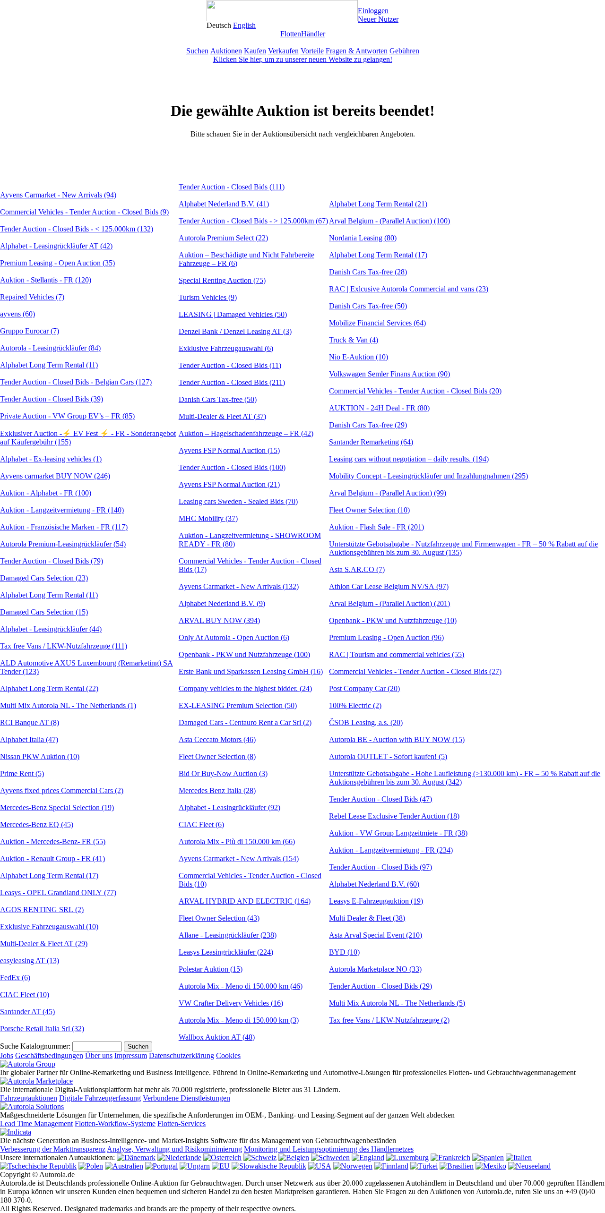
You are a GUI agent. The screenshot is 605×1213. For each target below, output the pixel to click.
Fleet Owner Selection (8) (217, 756)
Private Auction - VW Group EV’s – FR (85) (67, 416)
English (244, 25)
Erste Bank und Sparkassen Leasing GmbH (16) (251, 671)
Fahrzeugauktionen (28, 1098)
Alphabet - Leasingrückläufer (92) (229, 807)
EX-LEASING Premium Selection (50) (238, 705)
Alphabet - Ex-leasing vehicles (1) (51, 459)
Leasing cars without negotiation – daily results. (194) (409, 459)
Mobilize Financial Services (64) (377, 323)
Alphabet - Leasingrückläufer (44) (51, 629)
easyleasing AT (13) (29, 961)
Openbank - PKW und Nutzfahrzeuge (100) (244, 654)
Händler (313, 34)
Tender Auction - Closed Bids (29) (380, 986)
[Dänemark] (136, 1157)
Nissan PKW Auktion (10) (39, 756)
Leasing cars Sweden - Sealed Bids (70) (238, 501)
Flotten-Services (181, 1123)
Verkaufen (283, 51)
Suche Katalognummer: (35, 1046)
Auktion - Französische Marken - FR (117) (64, 527)
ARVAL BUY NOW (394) (219, 620)
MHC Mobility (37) (208, 518)
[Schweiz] (260, 1157)
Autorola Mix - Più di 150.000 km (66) (237, 841)
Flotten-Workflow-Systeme (115, 1123)
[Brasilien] (457, 1166)
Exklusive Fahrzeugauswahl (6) (226, 348)
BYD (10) (344, 952)
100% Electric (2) (355, 705)
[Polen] (90, 1166)
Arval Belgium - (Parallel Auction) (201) (389, 603)
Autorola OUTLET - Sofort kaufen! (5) (388, 756)
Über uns (98, 1055)
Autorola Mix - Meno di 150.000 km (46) (240, 986)
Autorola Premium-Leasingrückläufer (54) (63, 544)
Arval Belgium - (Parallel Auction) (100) (389, 221)
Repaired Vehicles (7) (32, 297)
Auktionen (226, 51)
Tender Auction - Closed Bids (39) (51, 399)
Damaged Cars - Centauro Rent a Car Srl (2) (245, 722)
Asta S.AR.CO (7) (357, 569)
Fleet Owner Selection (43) (219, 918)
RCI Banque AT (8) (29, 722)
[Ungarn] (195, 1166)
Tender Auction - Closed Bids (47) (380, 799)
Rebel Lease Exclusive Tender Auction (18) (394, 816)
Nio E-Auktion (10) (358, 357)
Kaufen (255, 51)
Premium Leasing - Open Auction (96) (386, 637)
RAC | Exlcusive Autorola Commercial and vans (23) (408, 289)
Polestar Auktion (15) (210, 969)
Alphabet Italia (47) (29, 739)
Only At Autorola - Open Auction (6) (234, 637)
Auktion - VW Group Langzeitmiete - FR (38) (398, 833)
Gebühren (404, 51)
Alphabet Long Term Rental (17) (49, 875)
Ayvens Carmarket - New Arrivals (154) (239, 858)
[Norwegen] (352, 1166)
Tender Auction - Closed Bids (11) (230, 365)
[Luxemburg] (407, 1157)
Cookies (228, 1055)
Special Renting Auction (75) (222, 280)
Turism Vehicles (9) (208, 297)
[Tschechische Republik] (38, 1166)
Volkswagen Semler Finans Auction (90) (389, 374)
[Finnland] (391, 1166)
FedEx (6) (15, 978)
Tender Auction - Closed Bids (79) (51, 561)
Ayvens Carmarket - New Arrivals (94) (58, 195)
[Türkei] (424, 1166)
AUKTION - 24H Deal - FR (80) (379, 408)
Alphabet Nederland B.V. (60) (374, 884)
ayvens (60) (17, 314)
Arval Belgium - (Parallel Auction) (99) (387, 493)
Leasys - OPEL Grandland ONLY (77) (58, 892)
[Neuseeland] (529, 1166)
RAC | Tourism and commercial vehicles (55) (396, 654)
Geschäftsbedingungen (49, 1055)
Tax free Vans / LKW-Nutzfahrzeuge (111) (63, 646)
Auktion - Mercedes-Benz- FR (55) (52, 841)
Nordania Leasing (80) (363, 238)
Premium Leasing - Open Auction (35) (57, 263)
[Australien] (124, 1166)
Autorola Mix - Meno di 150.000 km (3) (239, 1020)
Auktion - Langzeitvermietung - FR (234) (391, 850)
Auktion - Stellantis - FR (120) (45, 280)
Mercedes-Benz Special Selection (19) (57, 807)
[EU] (221, 1166)
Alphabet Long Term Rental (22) (49, 688)
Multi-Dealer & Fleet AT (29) (43, 944)
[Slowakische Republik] (269, 1166)
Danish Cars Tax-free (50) (218, 399)
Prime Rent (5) (22, 773)
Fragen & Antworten (357, 51)
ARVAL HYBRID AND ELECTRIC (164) (245, 901)
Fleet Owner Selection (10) (369, 510)
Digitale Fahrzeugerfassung (100, 1098)
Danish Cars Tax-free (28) (368, 272)
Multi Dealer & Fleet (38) (367, 918)
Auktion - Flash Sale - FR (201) (376, 527)
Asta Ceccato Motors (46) (217, 739)
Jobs (6, 1055)
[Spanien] (488, 1157)
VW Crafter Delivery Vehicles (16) (231, 1003)
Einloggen (373, 11)
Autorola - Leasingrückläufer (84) (50, 348)
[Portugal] (161, 1166)
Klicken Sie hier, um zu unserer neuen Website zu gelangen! (302, 59)
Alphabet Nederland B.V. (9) (222, 603)
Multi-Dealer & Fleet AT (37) (222, 416)
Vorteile (312, 51)
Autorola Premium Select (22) (223, 238)
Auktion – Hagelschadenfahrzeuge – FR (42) (246, 433)
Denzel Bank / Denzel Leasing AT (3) (235, 331)
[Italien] (519, 1157)
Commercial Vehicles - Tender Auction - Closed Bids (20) (415, 391)
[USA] (319, 1166)
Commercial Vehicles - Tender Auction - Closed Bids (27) (415, 671)
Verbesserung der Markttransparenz (52, 1149)
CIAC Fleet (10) (24, 995)
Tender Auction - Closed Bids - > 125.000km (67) (253, 221)
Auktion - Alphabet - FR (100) (45, 493)
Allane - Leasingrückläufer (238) (228, 935)
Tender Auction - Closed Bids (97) (380, 867)
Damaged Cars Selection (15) (44, 612)
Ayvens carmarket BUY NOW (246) (55, 476)
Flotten (290, 34)
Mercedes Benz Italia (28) (217, 790)
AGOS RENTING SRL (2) (42, 909)
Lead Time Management (36, 1123)
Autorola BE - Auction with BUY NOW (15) (397, 739)
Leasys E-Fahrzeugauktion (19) (376, 901)
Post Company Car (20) (364, 688)
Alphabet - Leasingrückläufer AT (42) (56, 246)
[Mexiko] (490, 1166)
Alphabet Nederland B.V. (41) (224, 204)
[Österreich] (222, 1157)
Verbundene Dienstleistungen (186, 1098)
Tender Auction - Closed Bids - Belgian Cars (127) (76, 382)
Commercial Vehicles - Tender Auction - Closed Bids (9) (84, 212)
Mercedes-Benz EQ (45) (36, 824)
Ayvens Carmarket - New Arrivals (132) (239, 586)
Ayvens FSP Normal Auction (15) (229, 450)
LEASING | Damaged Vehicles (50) (233, 314)
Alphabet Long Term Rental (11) (49, 365)
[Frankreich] (450, 1157)
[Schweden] (330, 1157)
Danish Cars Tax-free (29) (368, 425)
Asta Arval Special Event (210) (375, 935)
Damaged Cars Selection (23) (44, 578)
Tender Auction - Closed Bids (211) (232, 382)
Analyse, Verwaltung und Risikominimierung (174, 1149)
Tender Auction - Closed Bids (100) (232, 467)
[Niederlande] (179, 1157)
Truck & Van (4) (353, 340)
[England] (368, 1157)
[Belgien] (293, 1157)
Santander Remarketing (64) (371, 442)
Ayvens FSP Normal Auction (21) (229, 484)
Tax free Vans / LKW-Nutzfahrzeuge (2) (389, 1020)
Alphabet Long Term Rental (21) (378, 204)
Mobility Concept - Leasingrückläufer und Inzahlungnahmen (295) (428, 476)
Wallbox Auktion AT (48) (217, 1037)
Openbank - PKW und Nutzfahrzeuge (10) (393, 620)
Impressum (130, 1055)
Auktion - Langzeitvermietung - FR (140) (62, 510)
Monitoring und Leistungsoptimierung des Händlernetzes (329, 1149)
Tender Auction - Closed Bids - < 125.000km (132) (76, 229)
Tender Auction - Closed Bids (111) (232, 187)
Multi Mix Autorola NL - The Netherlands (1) (68, 705)
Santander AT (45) (27, 1012)
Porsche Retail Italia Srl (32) (42, 1029)
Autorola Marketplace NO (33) (375, 969)
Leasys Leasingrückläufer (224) (226, 952)
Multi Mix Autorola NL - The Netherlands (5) (397, 1003)
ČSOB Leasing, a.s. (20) (366, 722)
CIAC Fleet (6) (201, 824)
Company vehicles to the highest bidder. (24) (245, 688)
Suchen (197, 51)
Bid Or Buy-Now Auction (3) (223, 773)
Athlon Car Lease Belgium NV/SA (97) (389, 586)
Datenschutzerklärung (181, 1055)
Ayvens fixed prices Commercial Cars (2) (61, 790)
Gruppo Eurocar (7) (29, 331)
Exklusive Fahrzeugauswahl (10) (49, 927)
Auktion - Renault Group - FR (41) (52, 858)
